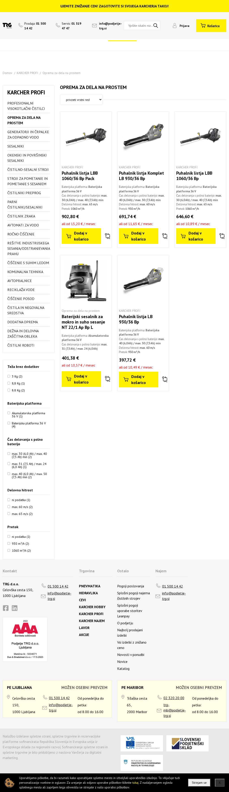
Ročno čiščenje (20, 234)
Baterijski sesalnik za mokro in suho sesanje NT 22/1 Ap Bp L (83, 322)
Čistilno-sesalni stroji (28, 169)
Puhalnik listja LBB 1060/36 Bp (194, 175)
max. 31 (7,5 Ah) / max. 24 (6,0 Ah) (29, 465)
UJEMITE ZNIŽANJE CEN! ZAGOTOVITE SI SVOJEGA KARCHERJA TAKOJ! (114, 6)
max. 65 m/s (22, 513)
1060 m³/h (21, 550)
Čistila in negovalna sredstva (25, 310)
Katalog (123, 668)
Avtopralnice (19, 280)
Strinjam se (199, 783)
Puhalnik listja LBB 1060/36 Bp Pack (80, 175)
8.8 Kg (18, 390)
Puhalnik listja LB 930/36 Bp (136, 319)
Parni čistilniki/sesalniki (24, 204)
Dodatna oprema (22, 322)
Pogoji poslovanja (130, 586)
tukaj (135, 783)
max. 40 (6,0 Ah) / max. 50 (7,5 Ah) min (29, 475)
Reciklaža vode (21, 289)
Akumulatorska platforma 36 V (28, 414)
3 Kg (17, 376)
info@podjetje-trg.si (59, 596)
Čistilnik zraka (21, 216)
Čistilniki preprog (24, 193)
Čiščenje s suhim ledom (28, 262)
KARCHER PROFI (27, 73)
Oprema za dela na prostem (61, 73)
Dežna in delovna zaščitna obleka (22, 333)
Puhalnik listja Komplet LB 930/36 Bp (141, 175)
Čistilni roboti (20, 345)
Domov (7, 73)
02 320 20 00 (173, 698)
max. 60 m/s (22, 506)
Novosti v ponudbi (130, 654)
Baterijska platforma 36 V (29, 424)
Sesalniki (15, 146)
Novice (122, 661)
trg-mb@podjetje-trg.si (174, 710)
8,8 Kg (18, 383)
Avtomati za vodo (23, 225)
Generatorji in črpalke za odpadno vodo (28, 134)
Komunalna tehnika (25, 271)
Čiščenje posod (20, 298)
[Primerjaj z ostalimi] (107, 236)
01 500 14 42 (58, 586)
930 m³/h (20, 543)
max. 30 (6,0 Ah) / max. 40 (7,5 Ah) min (29, 455)
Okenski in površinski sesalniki (27, 158)
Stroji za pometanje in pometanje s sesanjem (27, 181)
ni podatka (21, 499)
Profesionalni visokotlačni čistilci (26, 106)
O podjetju (125, 623)
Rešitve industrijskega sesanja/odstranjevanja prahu (28, 248)
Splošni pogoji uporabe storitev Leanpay (129, 610)
